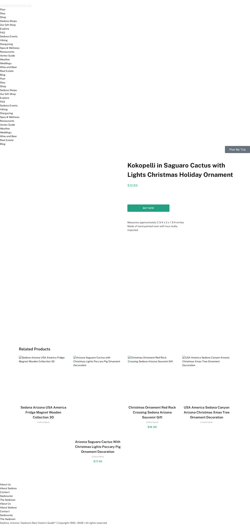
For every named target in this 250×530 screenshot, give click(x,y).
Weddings (6, 63)
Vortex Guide (7, 55)
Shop (3, 17)
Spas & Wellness (9, 47)
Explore (4, 28)
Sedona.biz (6, 496)
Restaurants (7, 51)
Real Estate (7, 70)
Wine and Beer (8, 67)
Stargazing (6, 44)
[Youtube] (24, 477)
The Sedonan (7, 499)
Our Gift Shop (8, 24)
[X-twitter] (14, 477)
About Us (5, 484)
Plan (2, 9)
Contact (5, 492)
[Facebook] (4, 477)
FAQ (2, 32)
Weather (5, 59)
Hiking (4, 40)
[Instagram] (33, 477)
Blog (2, 74)
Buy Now (148, 208)
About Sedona (8, 488)
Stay (2, 13)
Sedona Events (9, 36)
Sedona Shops (8, 21)
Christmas (43, 422)
